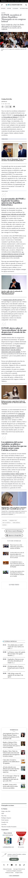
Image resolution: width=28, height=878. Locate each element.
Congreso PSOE (13, 520)
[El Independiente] (14, 5)
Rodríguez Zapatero (6, 818)
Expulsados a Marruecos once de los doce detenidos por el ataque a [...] (16, 660)
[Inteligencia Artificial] (8, 844)
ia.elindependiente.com (8, 847)
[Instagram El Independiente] (16, 865)
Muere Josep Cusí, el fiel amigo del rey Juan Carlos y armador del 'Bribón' (17, 546)
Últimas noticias (11, 1)
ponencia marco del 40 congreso (12, 299)
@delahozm (4, 101)
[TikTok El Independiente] (24, 865)
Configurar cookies (19, 872)
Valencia (4, 524)
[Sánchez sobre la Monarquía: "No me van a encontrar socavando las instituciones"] (14, 150)
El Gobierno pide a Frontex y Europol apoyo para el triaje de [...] (16, 668)
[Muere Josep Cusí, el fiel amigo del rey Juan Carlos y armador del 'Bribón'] (6, 546)
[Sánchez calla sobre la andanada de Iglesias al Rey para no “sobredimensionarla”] (14, 282)
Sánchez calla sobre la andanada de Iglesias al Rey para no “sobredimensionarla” (11, 293)
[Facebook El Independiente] (7, 865)
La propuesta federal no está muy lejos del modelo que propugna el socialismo (12, 254)
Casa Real (4, 520)
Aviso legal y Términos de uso (19, 869)
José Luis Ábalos (6, 522)
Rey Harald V (17, 1)
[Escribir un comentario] (14, 107)
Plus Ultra (3, 815)
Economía (15, 8)
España (9, 8)
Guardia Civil (4, 822)
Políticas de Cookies (9, 872)
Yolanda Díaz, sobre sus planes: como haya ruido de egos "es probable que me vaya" (13, 508)
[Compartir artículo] (2, 107)
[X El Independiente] (4, 865)
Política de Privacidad (7, 869)
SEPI (2, 813)
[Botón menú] (2, 5)
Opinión (3, 8)
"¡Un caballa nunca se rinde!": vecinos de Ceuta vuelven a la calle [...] (16, 646)
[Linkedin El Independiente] (20, 865)
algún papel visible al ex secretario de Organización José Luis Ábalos (13, 415)
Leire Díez (3, 824)
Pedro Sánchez (16, 522)
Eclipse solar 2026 (5, 811)
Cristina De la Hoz (6, 99)
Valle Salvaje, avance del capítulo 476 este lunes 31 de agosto (15, 675)
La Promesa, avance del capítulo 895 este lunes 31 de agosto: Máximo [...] (16, 653)
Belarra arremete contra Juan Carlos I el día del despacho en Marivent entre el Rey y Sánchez (13, 402)
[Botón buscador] (26, 5)
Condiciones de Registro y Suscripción (14, 870)
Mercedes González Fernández (8, 826)
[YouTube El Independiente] (12, 865)
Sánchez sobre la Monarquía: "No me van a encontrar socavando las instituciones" (13, 159)
